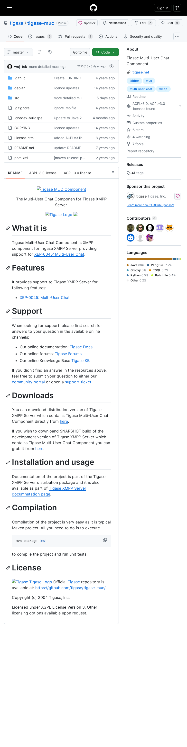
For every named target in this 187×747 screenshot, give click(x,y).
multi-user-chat (141, 89)
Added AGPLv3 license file (75, 138)
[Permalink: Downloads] (8, 395)
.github (20, 78)
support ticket (78, 381)
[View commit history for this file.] (111, 66)
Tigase (74, 581)
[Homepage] (93, 8)
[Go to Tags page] (50, 52)
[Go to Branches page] (40, 52)
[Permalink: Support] (8, 311)
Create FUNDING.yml (71, 78)
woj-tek (20, 66)
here (64, 421)
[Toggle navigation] (9, 7)
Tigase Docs (81, 346)
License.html (24, 138)
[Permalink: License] (8, 567)
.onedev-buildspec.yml (32, 118)
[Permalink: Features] (8, 267)
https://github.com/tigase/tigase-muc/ (70, 587)
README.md (24, 148)
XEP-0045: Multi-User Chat (59, 254)
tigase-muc (40, 23)
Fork (145, 23)
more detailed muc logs (47, 66)
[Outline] (112, 173)
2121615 (82, 66)
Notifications (117, 23)
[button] (105, 540)
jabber (134, 80)
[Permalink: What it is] (8, 228)
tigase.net (140, 72)
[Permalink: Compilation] (8, 507)
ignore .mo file (65, 108)
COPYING (22, 128)
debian (19, 88)
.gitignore (21, 108)
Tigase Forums (68, 353)
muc (149, 80)
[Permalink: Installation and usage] (8, 462)
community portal (28, 381)
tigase (17, 23)
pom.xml (21, 158)
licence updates (66, 88)
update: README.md (70, 148)
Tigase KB (80, 360)
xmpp (163, 89)
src (16, 98)
